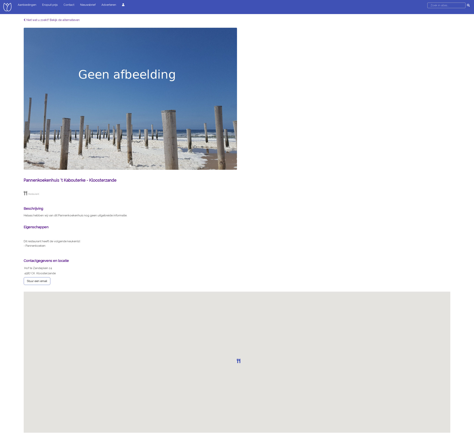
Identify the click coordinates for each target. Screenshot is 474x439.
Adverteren (108, 4)
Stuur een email (37, 281)
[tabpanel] (130, 99)
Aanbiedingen (27, 4)
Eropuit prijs (50, 4)
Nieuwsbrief (88, 4)
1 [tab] (130, 166)
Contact (69, 4)
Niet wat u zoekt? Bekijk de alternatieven (53, 20)
